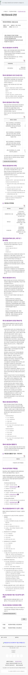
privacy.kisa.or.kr (14, 494)
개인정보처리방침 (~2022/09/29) (15, 624)
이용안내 (6, 11)
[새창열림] (7, 655)
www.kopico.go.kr (14, 502)
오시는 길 (13, 650)
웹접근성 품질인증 (19, 665)
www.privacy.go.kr (14, 486)
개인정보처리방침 (12, 11)
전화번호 (13, 652)
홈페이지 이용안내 (10, 661)
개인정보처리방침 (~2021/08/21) (15, 628)
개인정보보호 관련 (21, 11)
